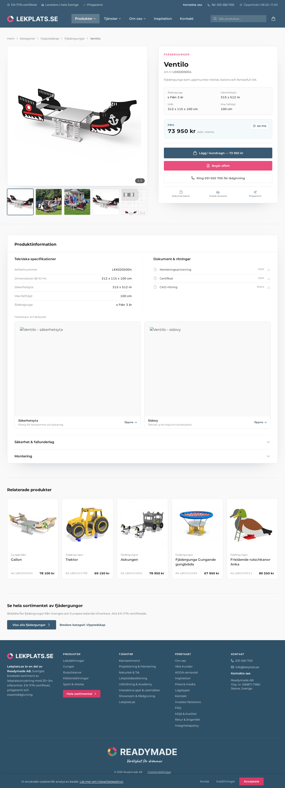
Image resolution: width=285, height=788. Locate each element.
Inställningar (225, 781)
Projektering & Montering (137, 666)
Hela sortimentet (79, 694)
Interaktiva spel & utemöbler (139, 690)
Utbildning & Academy (135, 684)
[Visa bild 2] (49, 202)
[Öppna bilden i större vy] (77, 116)
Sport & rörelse (73, 684)
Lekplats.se (127, 702)
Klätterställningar (76, 678)
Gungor (68, 666)
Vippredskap (50, 38)
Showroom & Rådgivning (137, 696)
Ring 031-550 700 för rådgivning (221, 178)
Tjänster (111, 18)
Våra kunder (184, 666)
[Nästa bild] (140, 116)
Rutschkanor (72, 672)
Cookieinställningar (159, 772)
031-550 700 (244, 660)
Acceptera (251, 781)
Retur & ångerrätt (187, 719)
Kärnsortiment (129, 660)
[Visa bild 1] (20, 202)
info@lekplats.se (247, 667)
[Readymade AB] (142, 754)
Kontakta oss (192, 4)
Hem (10, 38)
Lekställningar (73, 660)
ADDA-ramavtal (186, 672)
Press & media (185, 684)
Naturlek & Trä (129, 672)
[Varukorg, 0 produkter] (273, 18)
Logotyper (182, 690)
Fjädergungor (75, 38)
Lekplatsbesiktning (133, 678)
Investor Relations (188, 702)
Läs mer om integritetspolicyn (101, 781)
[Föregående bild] (14, 116)
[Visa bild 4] (106, 202)
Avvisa (204, 781)
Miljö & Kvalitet (186, 714)
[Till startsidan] (33, 18)
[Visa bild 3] (77, 202)
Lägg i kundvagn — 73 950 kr (221, 153)
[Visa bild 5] (134, 202)
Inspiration (163, 18)
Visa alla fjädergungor (28, 625)
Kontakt (186, 18)
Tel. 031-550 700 (223, 4)
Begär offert (221, 165)
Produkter (83, 18)
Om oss (135, 18)
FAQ (178, 708)
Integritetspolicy (187, 725)
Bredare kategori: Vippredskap (82, 625)
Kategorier (27, 38)
